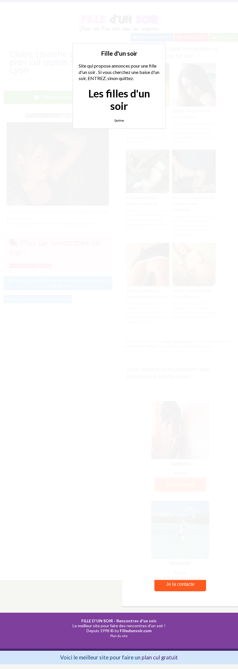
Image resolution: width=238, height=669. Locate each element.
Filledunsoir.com (136, 630)
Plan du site (119, 636)
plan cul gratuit (160, 657)
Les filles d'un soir (119, 99)
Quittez (119, 120)
